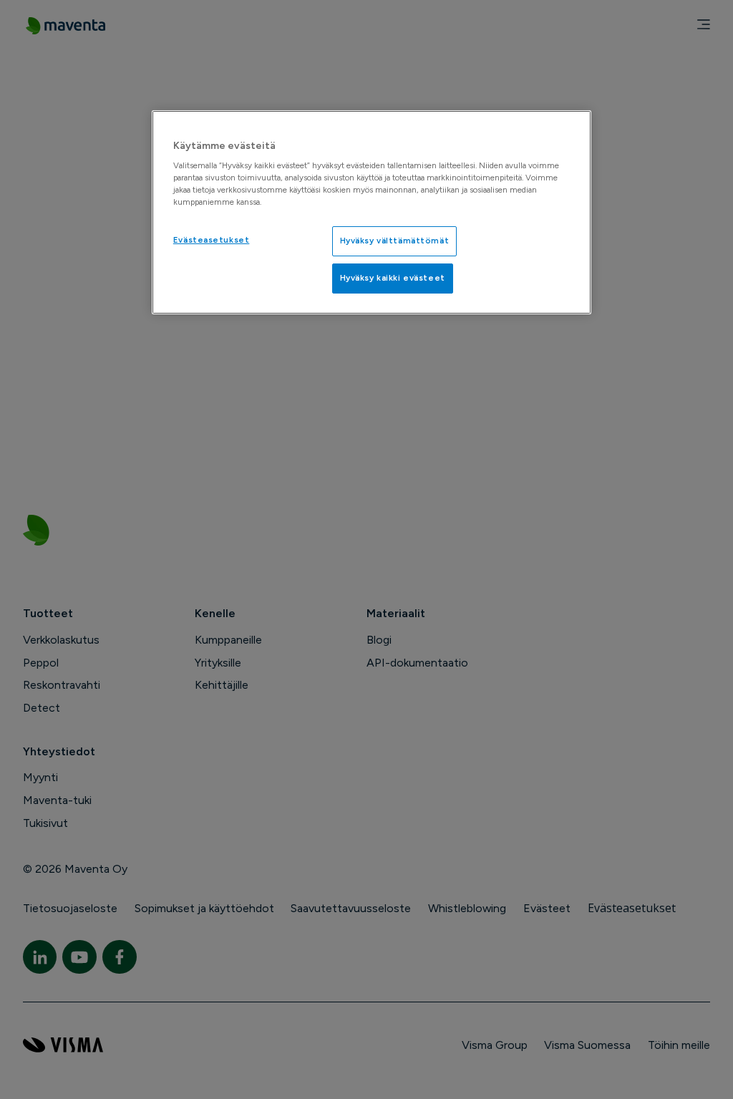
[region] (371, 212)
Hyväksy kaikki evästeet (392, 278)
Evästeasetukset (211, 240)
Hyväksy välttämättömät (395, 241)
